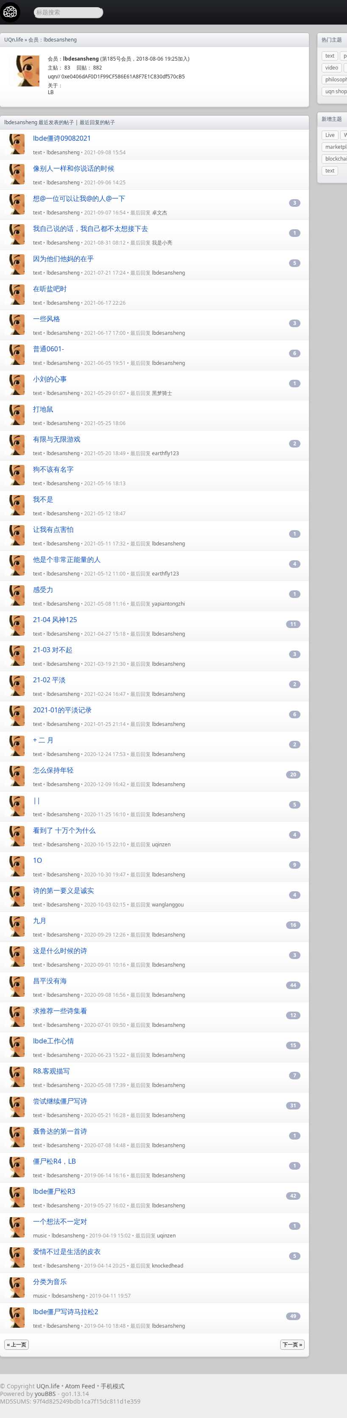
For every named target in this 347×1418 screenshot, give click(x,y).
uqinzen (161, 844)
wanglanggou (168, 904)
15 (293, 1045)
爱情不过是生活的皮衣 (67, 1251)
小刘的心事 (50, 379)
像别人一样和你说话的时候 (73, 168)
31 (293, 1105)
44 (293, 985)
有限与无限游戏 (56, 439)
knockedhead (167, 1265)
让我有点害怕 (53, 529)
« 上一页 (16, 1344)
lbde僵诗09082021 (62, 138)
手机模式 (112, 1386)
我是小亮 (162, 242)
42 (293, 1195)
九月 (40, 920)
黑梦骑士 (162, 393)
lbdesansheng (63, 152)
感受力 (43, 589)
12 (293, 1015)
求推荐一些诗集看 (60, 1010)
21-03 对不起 (52, 649)
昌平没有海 (50, 980)
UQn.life (13, 39)
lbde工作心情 (53, 1040)
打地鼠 (43, 409)
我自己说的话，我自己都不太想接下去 (90, 228)
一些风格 (46, 318)
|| (37, 800)
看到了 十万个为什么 (64, 830)
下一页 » (292, 1344)
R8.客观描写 (51, 1071)
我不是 (43, 499)
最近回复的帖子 (97, 122)
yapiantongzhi (168, 603)
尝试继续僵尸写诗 (60, 1101)
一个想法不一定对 (60, 1221)
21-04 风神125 (55, 619)
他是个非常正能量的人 (67, 559)
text (37, 152)
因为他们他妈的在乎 (63, 258)
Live (330, 135)
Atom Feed (80, 1386)
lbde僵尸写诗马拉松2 (65, 1311)
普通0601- (48, 348)
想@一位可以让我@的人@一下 (79, 198)
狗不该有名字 (53, 469)
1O (37, 860)
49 (293, 1316)
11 (293, 624)
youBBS (46, 1394)
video (331, 67)
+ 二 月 (43, 740)
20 (293, 774)
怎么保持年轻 (53, 770)
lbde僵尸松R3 (54, 1191)
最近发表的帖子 (56, 122)
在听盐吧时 (50, 288)
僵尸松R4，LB (54, 1161)
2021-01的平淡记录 (62, 710)
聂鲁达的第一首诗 (60, 1131)
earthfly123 (165, 453)
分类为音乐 (50, 1281)
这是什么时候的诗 (60, 950)
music (40, 1235)
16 (293, 925)
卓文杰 (159, 212)
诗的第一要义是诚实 (63, 890)
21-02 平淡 (49, 679)
